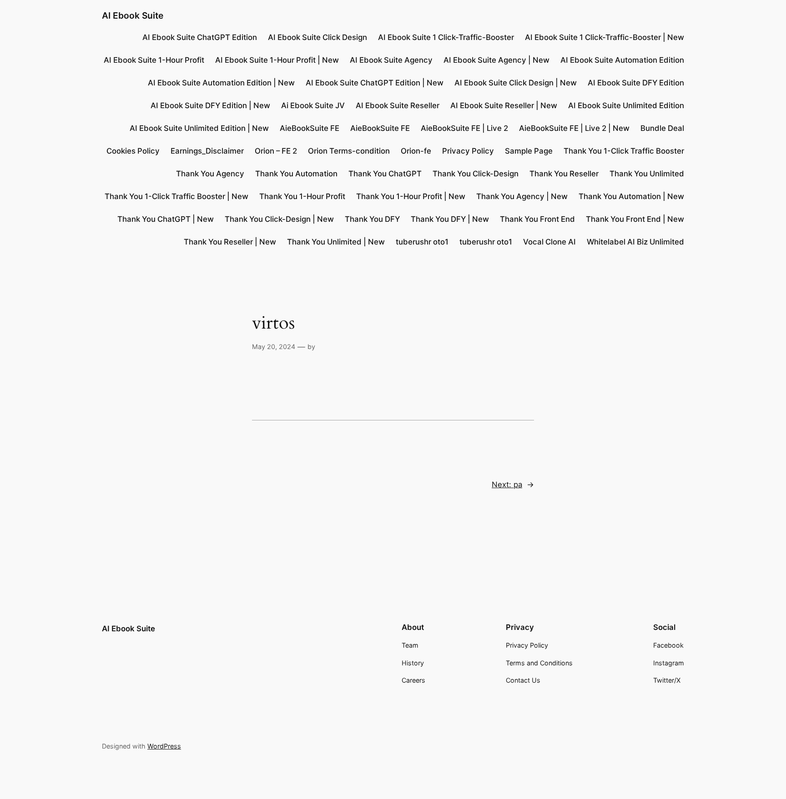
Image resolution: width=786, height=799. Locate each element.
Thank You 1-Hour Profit (302, 196)
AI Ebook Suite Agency (391, 60)
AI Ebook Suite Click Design (317, 37)
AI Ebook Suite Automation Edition (622, 60)
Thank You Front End (537, 219)
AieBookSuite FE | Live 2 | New (574, 128)
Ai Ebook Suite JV (313, 105)
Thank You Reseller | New (230, 241)
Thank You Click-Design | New (279, 219)
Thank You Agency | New (522, 196)
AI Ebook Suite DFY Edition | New (210, 105)
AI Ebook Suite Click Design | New (515, 82)
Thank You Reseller (564, 173)
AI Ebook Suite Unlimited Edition (626, 105)
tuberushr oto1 (422, 241)
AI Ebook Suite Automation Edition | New (221, 82)
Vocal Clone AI (549, 241)
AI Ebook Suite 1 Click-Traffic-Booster (446, 37)
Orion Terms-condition (349, 150)
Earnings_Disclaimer (207, 150)
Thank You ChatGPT (385, 173)
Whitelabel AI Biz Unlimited (635, 241)
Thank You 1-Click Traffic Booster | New (176, 196)
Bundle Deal (662, 128)
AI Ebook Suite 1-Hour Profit (154, 60)
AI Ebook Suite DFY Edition (636, 82)
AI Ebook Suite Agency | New (496, 60)
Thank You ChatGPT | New (165, 219)
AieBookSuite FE (309, 128)
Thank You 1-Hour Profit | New (410, 196)
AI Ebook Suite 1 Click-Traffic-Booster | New (604, 37)
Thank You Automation (296, 173)
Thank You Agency (210, 173)
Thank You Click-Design (476, 173)
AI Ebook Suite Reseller (397, 105)
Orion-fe (416, 150)
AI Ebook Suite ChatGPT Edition (199, 37)
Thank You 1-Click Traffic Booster (624, 150)
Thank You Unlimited (647, 173)
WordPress (164, 746)
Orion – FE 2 (276, 150)
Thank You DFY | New (450, 219)
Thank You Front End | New (635, 219)
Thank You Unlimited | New (336, 241)
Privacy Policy (468, 150)
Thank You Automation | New (631, 196)
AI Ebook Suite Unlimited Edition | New (199, 128)
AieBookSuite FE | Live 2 (464, 128)
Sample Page (529, 150)
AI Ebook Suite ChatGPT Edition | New (374, 82)
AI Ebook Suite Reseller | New (503, 105)
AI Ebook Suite (132, 15)
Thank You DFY (372, 219)
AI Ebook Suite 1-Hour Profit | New (277, 60)
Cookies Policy (133, 150)
